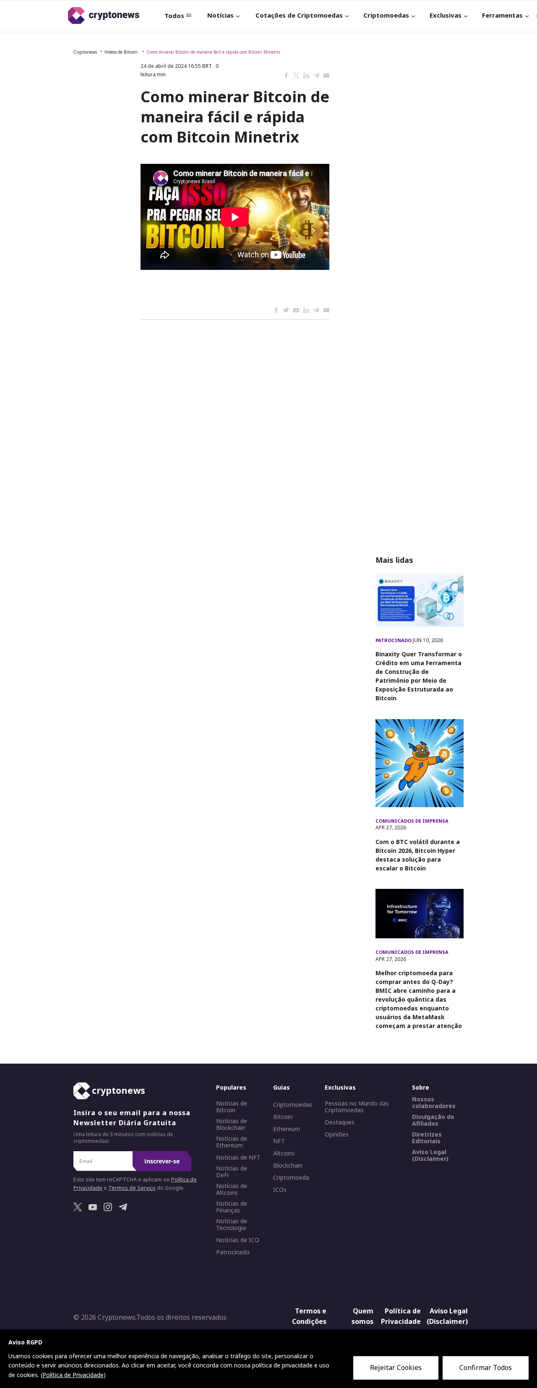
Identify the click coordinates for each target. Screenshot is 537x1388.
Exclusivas (445, 15)
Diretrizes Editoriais (427, 1138)
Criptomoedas (386, 15)
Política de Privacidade (401, 1316)
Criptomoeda (291, 1177)
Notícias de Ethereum (231, 1142)
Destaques (340, 1122)
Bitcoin (282, 1117)
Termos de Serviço (132, 1187)
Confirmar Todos (485, 1367)
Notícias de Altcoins (231, 1189)
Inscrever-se (162, 1161)
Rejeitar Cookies (396, 1367)
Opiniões (337, 1134)
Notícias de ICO (237, 1240)
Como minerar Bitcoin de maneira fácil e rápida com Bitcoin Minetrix (213, 52)
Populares (231, 1087)
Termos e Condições (309, 1316)
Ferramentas (502, 15)
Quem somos (362, 1316)
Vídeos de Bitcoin (121, 52)
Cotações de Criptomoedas (299, 15)
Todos (174, 15)
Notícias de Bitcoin (231, 1107)
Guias (281, 1087)
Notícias (220, 15)
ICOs (280, 1189)
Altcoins (284, 1153)
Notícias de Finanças (231, 1207)
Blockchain (287, 1165)
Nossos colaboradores (434, 1102)
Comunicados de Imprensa (411, 821)
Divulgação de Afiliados (433, 1120)
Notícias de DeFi (231, 1171)
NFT (279, 1141)
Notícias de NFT (238, 1157)
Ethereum (286, 1129)
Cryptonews (85, 52)
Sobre (420, 1087)
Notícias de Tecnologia (231, 1224)
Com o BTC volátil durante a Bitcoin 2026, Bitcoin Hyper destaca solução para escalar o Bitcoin (417, 855)
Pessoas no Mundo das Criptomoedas (357, 1107)
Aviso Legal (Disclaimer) (430, 1155)
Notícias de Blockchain (231, 1124)
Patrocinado (394, 640)
